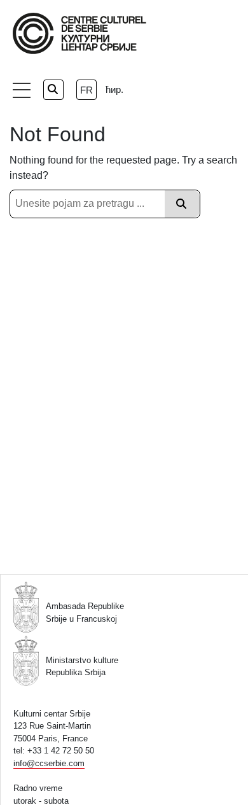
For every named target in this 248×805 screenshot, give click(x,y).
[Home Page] (79, 33)
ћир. (114, 89)
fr (86, 90)
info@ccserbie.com (49, 763)
